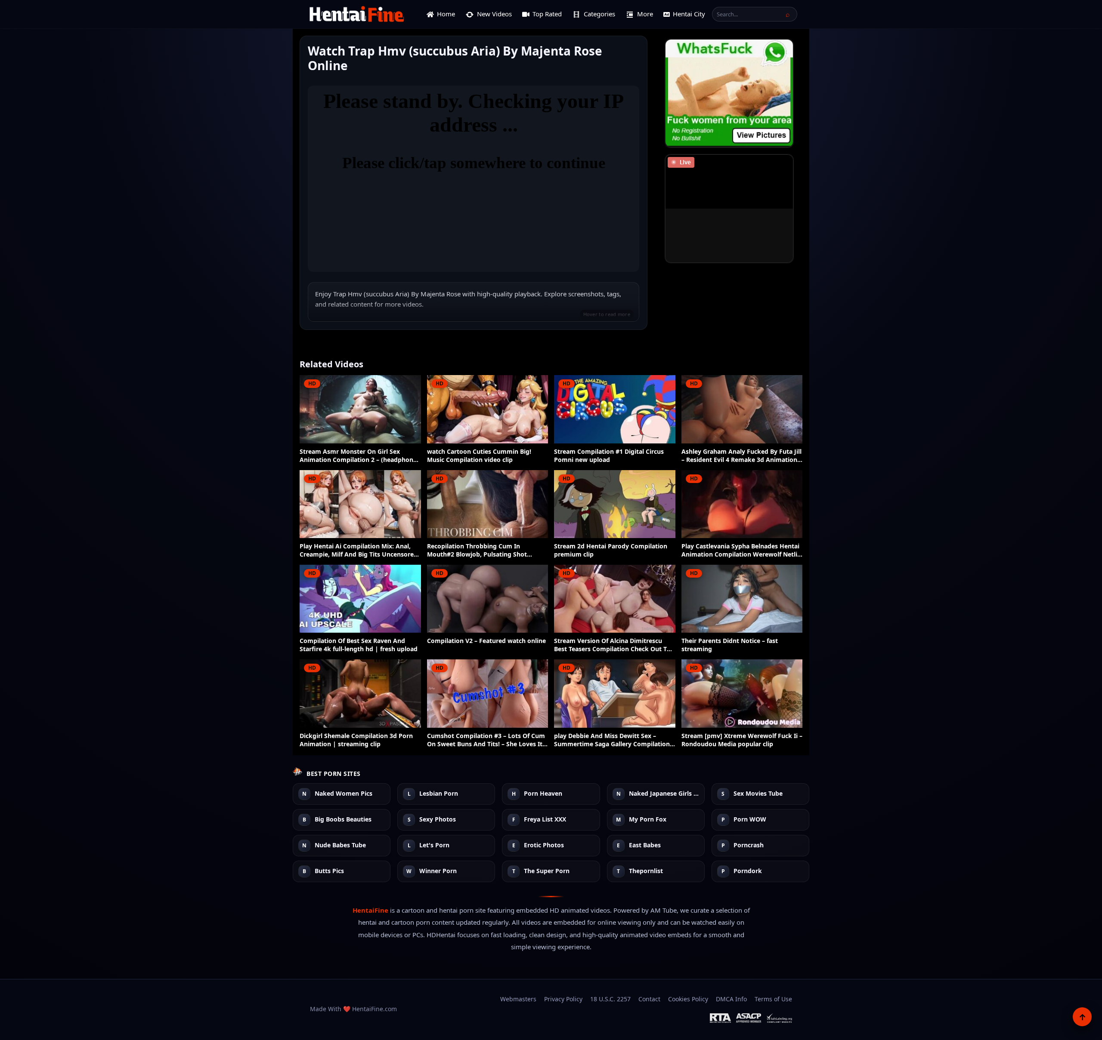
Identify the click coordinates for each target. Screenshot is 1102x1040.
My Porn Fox (647, 819)
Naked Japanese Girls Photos (664, 793)
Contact (649, 999)
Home (446, 13)
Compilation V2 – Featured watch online (486, 641)
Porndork (748, 871)
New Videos (494, 13)
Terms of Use (773, 999)
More (645, 13)
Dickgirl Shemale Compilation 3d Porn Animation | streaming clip (356, 740)
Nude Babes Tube (340, 845)
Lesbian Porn (438, 793)
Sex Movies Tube (758, 793)
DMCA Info (731, 999)
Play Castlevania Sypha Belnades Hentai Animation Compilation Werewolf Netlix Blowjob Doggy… (741, 550)
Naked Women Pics (343, 793)
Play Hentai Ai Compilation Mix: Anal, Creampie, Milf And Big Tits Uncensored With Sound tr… (359, 550)
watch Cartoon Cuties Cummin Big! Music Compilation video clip (479, 456)
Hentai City (689, 13)
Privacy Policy (563, 999)
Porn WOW (750, 819)
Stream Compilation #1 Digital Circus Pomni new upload (609, 456)
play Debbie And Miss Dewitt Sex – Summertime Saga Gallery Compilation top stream (612, 740)
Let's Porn (434, 845)
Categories (599, 13)
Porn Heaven (543, 793)
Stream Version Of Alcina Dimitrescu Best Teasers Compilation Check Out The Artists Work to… (614, 645)
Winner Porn (438, 871)
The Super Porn (547, 871)
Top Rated (547, 13)
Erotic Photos (544, 845)
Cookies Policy (688, 999)
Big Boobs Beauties (343, 819)
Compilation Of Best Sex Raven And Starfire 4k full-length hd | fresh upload (359, 645)
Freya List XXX (545, 819)
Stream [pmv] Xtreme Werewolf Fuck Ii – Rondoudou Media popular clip (741, 740)
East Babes (645, 845)
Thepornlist (646, 871)
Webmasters (518, 999)
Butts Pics (329, 871)
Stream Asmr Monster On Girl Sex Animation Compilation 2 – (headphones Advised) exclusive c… (360, 456)
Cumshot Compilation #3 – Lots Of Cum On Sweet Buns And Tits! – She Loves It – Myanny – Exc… (487, 740)
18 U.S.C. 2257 (610, 999)
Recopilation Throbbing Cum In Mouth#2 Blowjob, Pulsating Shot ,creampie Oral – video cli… (477, 550)
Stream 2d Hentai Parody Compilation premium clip (610, 550)
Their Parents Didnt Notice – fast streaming (729, 645)
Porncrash (749, 845)
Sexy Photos (437, 819)
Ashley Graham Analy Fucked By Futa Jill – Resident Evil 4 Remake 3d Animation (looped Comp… (741, 456)
